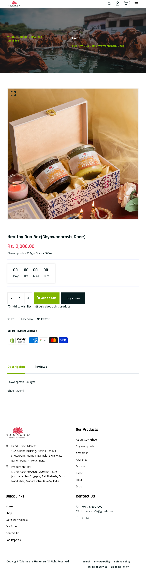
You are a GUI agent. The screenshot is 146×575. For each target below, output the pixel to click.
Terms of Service (97, 567)
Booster (81, 466)
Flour (79, 480)
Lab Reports (13, 540)
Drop (79, 486)
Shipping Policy (120, 567)
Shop (9, 513)
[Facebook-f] (77, 518)
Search (86, 561)
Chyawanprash (85, 446)
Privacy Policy (102, 561)
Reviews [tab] (40, 367)
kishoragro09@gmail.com (96, 511)
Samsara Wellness (17, 519)
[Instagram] (82, 518)
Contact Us (12, 533)
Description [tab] (16, 367)
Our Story (11, 526)
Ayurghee (81, 459)
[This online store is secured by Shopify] (18, 340)
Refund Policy (122, 561)
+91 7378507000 (90, 506)
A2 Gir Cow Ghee (86, 439)
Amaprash (82, 453)
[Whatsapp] (87, 518)
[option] (73, 154)
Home (76, 38)
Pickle (79, 473)
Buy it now (73, 298)
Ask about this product (54, 306)
